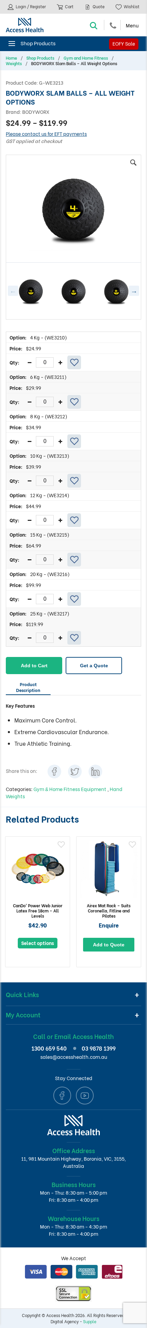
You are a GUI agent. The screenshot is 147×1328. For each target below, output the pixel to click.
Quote (98, 6)
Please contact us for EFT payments (46, 133)
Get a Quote (94, 665)
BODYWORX (35, 111)
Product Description (28, 687)
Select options (37, 942)
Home (11, 58)
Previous (13, 291)
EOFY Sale (123, 43)
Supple (89, 1321)
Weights (14, 63)
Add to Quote (108, 944)
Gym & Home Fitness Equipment (70, 788)
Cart (69, 6)
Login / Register (30, 6)
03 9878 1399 (99, 1048)
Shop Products (40, 58)
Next (134, 291)
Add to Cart (34, 665)
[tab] (28, 688)
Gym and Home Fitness (86, 58)
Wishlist (131, 6)
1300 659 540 (49, 1048)
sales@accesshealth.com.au (73, 1056)
